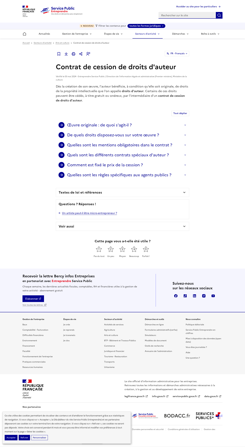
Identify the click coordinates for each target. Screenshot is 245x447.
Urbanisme (109, 367)
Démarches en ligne (154, 324)
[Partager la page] (81, 54)
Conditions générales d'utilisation (184, 429)
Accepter (11, 437)
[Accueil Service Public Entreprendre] (62, 14)
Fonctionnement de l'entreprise (37, 356)
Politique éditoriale (195, 324)
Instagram (203, 296)
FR (177, 53)
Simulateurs (150, 335)
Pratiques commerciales (34, 361)
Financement (28, 345)
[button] (88, 54)
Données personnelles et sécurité (148, 429)
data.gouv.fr (211, 396)
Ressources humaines (32, 367)
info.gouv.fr (158, 396)
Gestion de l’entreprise (75, 34)
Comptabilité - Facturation (35, 329)
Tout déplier (180, 113)
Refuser (24, 437)
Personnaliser (39, 437)
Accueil (26, 42)
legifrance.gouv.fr (134, 396)
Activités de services (114, 324)
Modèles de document (155, 340)
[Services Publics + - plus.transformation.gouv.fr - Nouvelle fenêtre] (209, 415)
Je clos (66, 340)
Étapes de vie (111, 34)
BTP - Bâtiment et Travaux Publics (120, 340)
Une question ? (193, 357)
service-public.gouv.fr (185, 396)
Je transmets (69, 335)
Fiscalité (26, 351)
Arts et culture (62, 42)
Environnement (29, 340)
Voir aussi (66, 226)
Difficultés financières (33, 335)
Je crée (66, 324)
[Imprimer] (73, 54)
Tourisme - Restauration (115, 356)
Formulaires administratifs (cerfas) (161, 329)
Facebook (175, 296)
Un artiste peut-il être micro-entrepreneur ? (89, 213)
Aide (188, 352)
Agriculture (109, 329)
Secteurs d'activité (43, 42)
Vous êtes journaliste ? (196, 347)
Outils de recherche (154, 345)
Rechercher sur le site (219, 15)
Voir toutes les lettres (32, 304)
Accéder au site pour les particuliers (196, 6)
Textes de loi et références (80, 192)
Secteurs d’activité (145, 34)
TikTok (185, 296)
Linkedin (194, 296)
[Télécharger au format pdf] (66, 54)
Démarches (178, 34)
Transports (109, 361)
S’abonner (31, 299)
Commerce (109, 345)
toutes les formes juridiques (145, 26)
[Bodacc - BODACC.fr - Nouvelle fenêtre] (177, 415)
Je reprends (68, 329)
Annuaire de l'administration (158, 351)
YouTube (213, 296)
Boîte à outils (208, 34)
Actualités (44, 34)
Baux (24, 324)
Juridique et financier (114, 351)
